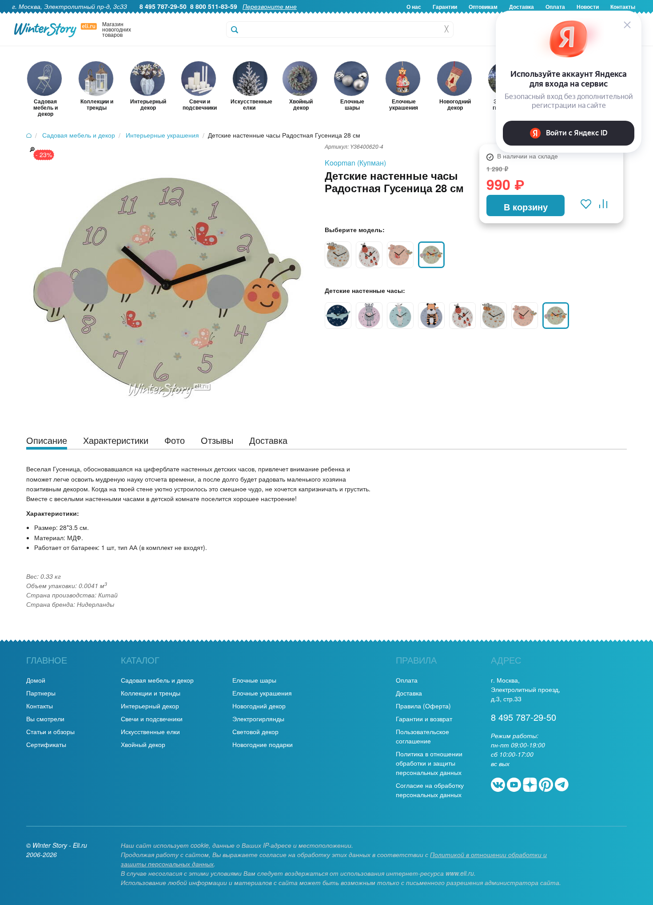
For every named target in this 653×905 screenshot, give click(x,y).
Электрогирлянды (258, 718)
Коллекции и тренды (150, 692)
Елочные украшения (262, 692)
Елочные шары (254, 680)
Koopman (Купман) (355, 163)
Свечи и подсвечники (152, 718)
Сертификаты (46, 744)
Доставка (409, 692)
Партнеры (41, 692)
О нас (413, 7)
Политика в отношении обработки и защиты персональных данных (429, 763)
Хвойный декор (143, 744)
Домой (35, 680)
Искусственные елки (150, 731)
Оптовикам (483, 7)
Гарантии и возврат (424, 718)
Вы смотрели (45, 718)
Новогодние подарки (262, 744)
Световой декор (255, 731)
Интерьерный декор (150, 705)
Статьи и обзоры (50, 731)
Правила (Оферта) (423, 705)
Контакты (39, 705)
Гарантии (445, 7)
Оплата (407, 680)
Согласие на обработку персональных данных (430, 790)
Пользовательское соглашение (422, 736)
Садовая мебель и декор (157, 680)
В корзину (526, 206)
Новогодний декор (259, 705)
